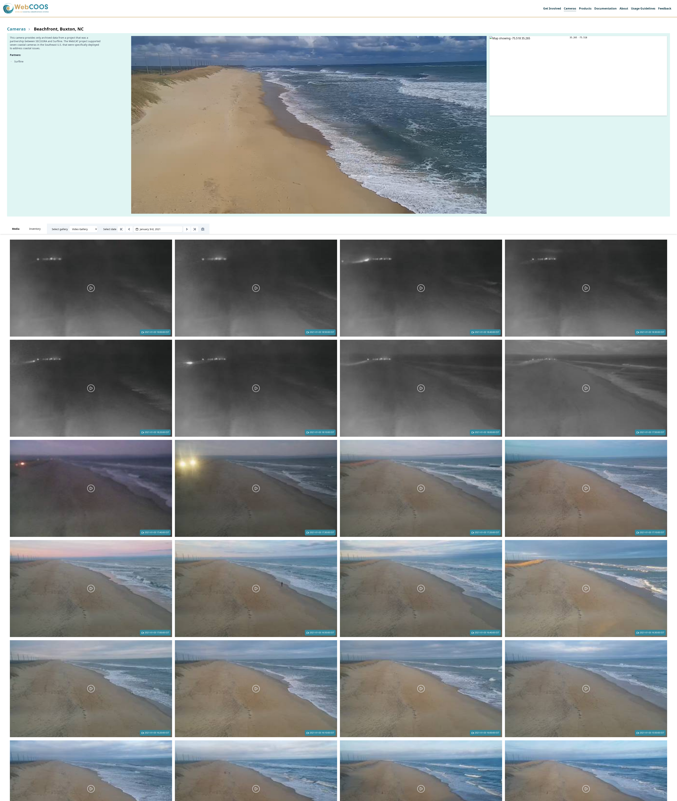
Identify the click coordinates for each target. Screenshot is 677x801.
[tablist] (338, 229)
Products (585, 8)
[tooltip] (121, 229)
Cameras (570, 8)
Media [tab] (15, 228)
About (624, 8)
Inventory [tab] (35, 228)
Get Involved (552, 8)
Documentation (605, 8)
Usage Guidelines (643, 8)
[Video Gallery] (83, 229)
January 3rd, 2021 (150, 229)
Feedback (664, 8)
